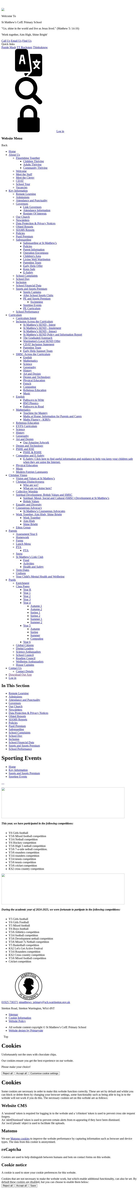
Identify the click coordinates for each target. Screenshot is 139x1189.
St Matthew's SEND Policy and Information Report (52, 334)
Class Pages (23, 586)
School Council (25, 655)
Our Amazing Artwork (36, 442)
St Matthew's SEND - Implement (42, 328)
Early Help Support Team (37, 350)
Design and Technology (36, 377)
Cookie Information (20, 1017)
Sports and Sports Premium (31, 288)
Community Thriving (35, 167)
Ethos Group (23, 527)
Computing (29, 386)
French (27, 383)
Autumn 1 (36, 605)
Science (27, 364)
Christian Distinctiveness (30, 481)
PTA (18, 547)
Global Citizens (25, 645)
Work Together (31, 517)
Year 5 (27, 625)
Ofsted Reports (24, 226)
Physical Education (34, 380)
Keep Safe (29, 269)
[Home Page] (2, 9)
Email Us (16, 40)
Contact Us (15, 668)
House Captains (25, 664)
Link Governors (32, 207)
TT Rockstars (24, 47)
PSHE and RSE (25, 449)
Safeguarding (23, 239)
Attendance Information (36, 210)
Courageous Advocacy (29, 507)
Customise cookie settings (44, 1073)
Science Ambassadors (28, 651)
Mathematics (30, 360)
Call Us (5, 40)
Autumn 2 (36, 609)
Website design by (26, 1030)
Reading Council (25, 658)
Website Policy (17, 1021)
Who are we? (30, 484)
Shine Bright (30, 524)
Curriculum (15, 314)
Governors (22, 203)
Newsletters (22, 220)
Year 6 (27, 641)
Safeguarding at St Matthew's (40, 243)
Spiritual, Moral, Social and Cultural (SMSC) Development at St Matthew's (66, 498)
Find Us (26, 40)
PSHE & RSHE (32, 452)
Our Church (23, 216)
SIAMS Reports (25, 229)
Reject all (8, 1073)
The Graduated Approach (37, 337)
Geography (29, 367)
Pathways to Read (33, 406)
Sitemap (13, 1014)
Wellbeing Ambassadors (29, 661)
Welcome (21, 171)
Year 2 (27, 596)
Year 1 (27, 592)
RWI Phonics (30, 403)
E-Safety (28, 272)
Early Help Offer (33, 265)
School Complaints (27, 275)
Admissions (22, 197)
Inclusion (21, 282)
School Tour (23, 184)
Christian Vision (18, 475)
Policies (20, 233)
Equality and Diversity (29, 504)
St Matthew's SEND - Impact (40, 331)
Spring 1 (35, 612)
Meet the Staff (24, 174)
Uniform (21, 573)
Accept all (21, 1073)
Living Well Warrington (36, 259)
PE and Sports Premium (36, 298)
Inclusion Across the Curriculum (34, 321)
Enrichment (22, 583)
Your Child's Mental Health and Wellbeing (40, 576)
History (27, 370)
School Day (23, 278)
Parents (13, 530)
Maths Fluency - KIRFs (36, 419)
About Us (14, 154)
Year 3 (27, 599)
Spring (34, 632)
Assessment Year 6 (26, 534)
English (27, 357)
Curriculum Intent (26, 318)
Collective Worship (27, 491)
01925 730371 (9, 1002)
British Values (31, 501)
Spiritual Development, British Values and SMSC (44, 494)
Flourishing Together (28, 158)
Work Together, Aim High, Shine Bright (39, 514)
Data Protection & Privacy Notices (35, 223)
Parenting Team (32, 262)
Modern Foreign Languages (32, 471)
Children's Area (32, 256)
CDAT (20, 180)
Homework (22, 537)
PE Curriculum (31, 308)
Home (12, 151)
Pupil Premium (24, 236)
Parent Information (34, 249)
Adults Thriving (32, 164)
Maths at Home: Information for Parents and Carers (52, 416)
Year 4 (27, 602)
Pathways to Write (33, 399)
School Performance (27, 311)
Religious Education (34, 390)
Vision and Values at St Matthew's (35, 478)
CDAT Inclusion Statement (38, 344)
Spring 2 (35, 615)
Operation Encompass (35, 252)
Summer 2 (36, 622)
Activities (28, 563)
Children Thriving (33, 161)
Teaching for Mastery (35, 413)
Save (33, 1185)
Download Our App (20, 674)
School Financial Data (28, 285)
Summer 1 (36, 619)
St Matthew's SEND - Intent (39, 324)
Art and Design (32, 373)
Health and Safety (33, 566)
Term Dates (22, 570)
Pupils (12, 579)
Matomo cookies (20, 1138)
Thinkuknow (40, 47)
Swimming (36, 301)
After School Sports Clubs (38, 295)
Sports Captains (32, 292)
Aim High (29, 520)
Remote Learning (26, 193)
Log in (60, 131)
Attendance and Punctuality (31, 200)
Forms (19, 540)
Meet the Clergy (25, 177)
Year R (27, 589)
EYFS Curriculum (26, 426)
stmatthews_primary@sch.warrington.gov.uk (44, 1002)
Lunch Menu (23, 543)
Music (26, 393)
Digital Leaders (24, 648)
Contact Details (24, 671)
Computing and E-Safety (30, 455)
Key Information (18, 190)
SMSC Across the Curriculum (33, 354)
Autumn (35, 628)
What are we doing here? (37, 488)
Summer (35, 635)
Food (26, 560)
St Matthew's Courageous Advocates (44, 511)
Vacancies (21, 187)
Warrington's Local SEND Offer (41, 341)
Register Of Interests (35, 213)
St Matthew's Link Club (29, 556)
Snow (19, 553)
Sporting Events (32, 305)
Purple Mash (8, 47)
